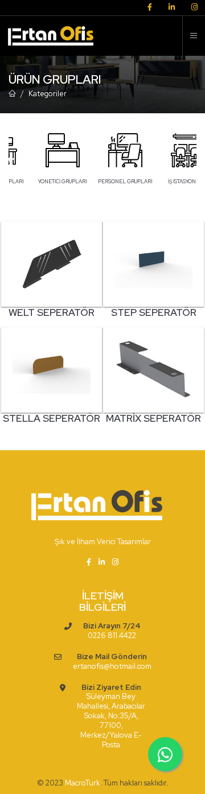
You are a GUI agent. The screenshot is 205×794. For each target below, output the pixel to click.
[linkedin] (171, 7)
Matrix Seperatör (153, 418)
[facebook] (149, 7)
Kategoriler (47, 93)
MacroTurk (82, 783)
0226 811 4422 (112, 635)
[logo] (47, 36)
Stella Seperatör (51, 418)
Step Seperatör (153, 312)
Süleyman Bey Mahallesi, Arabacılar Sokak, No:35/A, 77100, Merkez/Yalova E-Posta (111, 720)
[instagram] (194, 7)
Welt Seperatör (52, 312)
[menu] (193, 36)
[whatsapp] (165, 754)
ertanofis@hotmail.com (112, 666)
